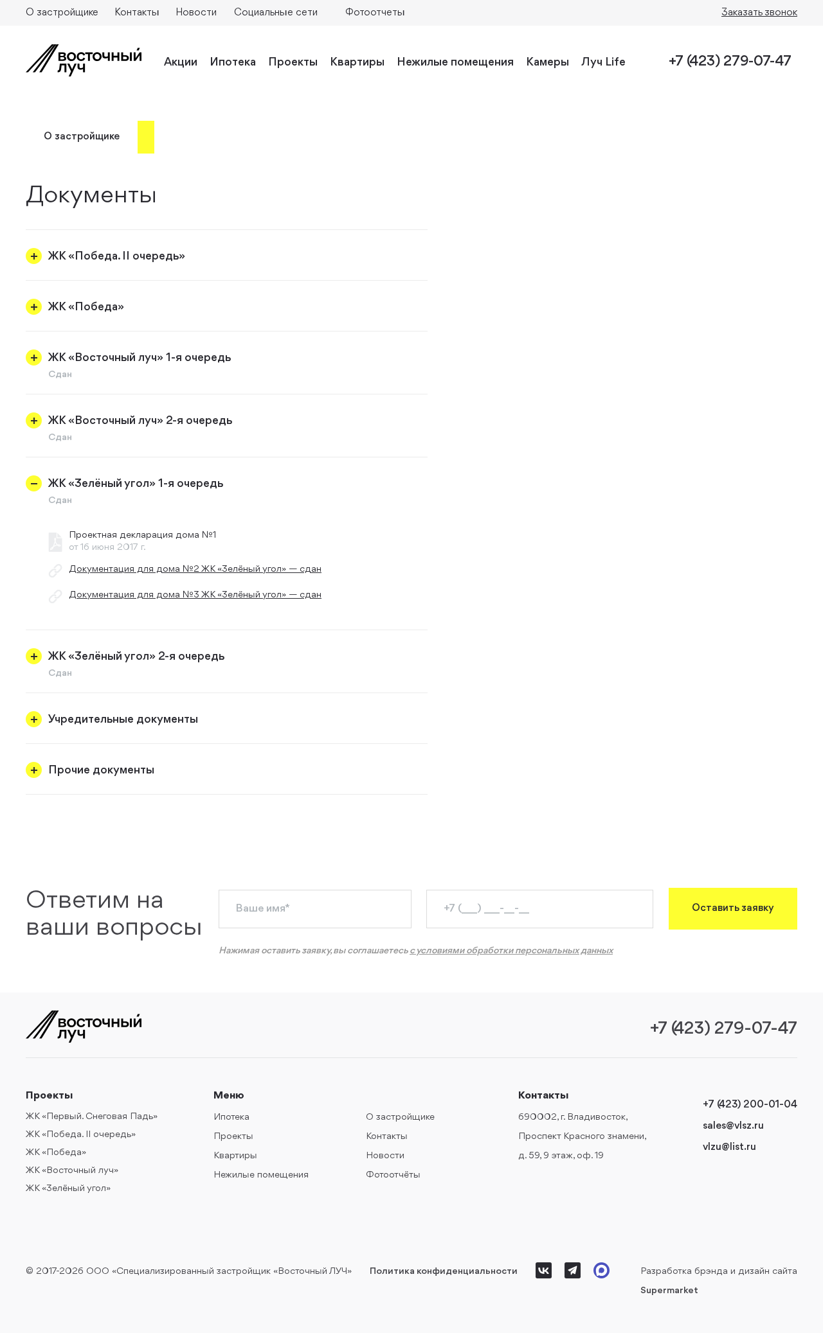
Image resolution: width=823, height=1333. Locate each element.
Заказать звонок (759, 13)
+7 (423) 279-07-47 (730, 62)
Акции (180, 62)
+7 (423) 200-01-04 (750, 1105)
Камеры (547, 62)
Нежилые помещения (455, 62)
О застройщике (62, 13)
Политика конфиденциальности (444, 1271)
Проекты (293, 62)
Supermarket (669, 1291)
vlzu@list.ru (729, 1147)
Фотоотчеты (375, 13)
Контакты (136, 13)
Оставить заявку (733, 908)
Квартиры (357, 62)
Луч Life (603, 62)
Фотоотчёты (393, 1175)
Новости (196, 13)
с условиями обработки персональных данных (511, 951)
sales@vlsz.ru (733, 1126)
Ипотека (233, 62)
